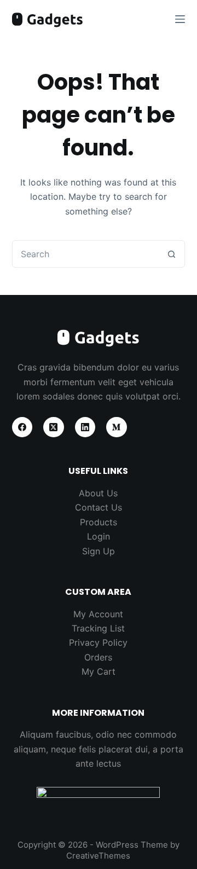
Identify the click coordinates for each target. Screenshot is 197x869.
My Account (98, 614)
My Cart (98, 671)
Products (98, 522)
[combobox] (86, 254)
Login (98, 536)
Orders (98, 657)
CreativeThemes (98, 855)
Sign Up (98, 551)
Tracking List (98, 628)
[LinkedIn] (85, 427)
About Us (98, 493)
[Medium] (116, 427)
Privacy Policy (98, 642)
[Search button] (171, 254)
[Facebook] (22, 427)
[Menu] (180, 19)
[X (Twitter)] (53, 427)
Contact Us (98, 507)
